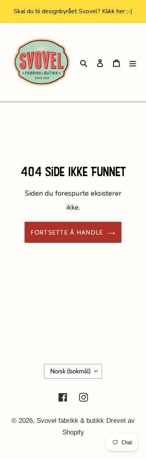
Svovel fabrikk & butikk (70, 420)
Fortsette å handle (67, 232)
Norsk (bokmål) (70, 371)
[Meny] (133, 62)
